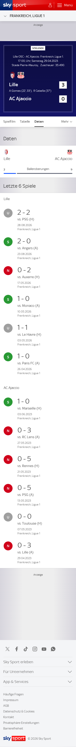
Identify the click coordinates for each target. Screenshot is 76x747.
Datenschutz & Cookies (18, 711)
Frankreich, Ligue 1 (27, 16)
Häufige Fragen (13, 694)
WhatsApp (53, 649)
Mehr (65, 121)
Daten (39, 121)
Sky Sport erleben (18, 662)
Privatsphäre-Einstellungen (21, 723)
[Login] (50, 5)
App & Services (15, 681)
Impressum (10, 700)
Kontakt (8, 717)
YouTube (44, 649)
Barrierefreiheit (13, 728)
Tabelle (25, 121)
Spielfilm (9, 121)
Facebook (16, 649)
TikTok (25, 649)
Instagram (35, 649)
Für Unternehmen (18, 671)
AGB (6, 706)
